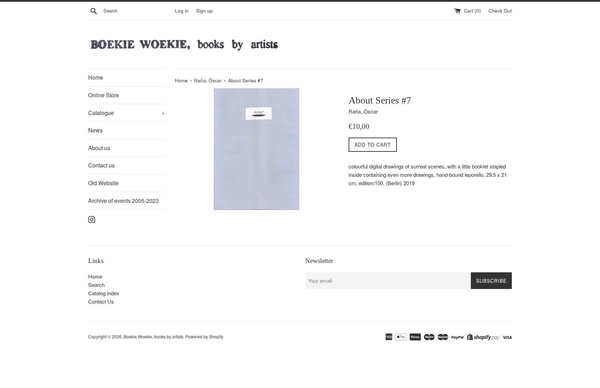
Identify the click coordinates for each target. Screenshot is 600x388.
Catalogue (126, 113)
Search (96, 284)
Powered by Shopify (204, 336)
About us (99, 148)
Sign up (204, 10)
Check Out (500, 10)
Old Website (103, 183)
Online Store (103, 95)
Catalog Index (103, 293)
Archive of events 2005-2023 (123, 201)
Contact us (101, 165)
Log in (182, 10)
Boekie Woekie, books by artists (153, 336)
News (95, 130)
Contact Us (101, 301)
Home (95, 77)
